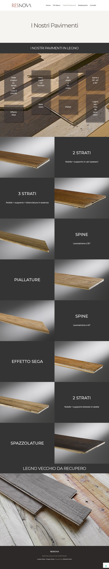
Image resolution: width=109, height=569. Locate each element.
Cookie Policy (41, 559)
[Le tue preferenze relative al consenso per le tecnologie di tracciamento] (106, 566)
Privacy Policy (50, 559)
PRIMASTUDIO (67, 559)
